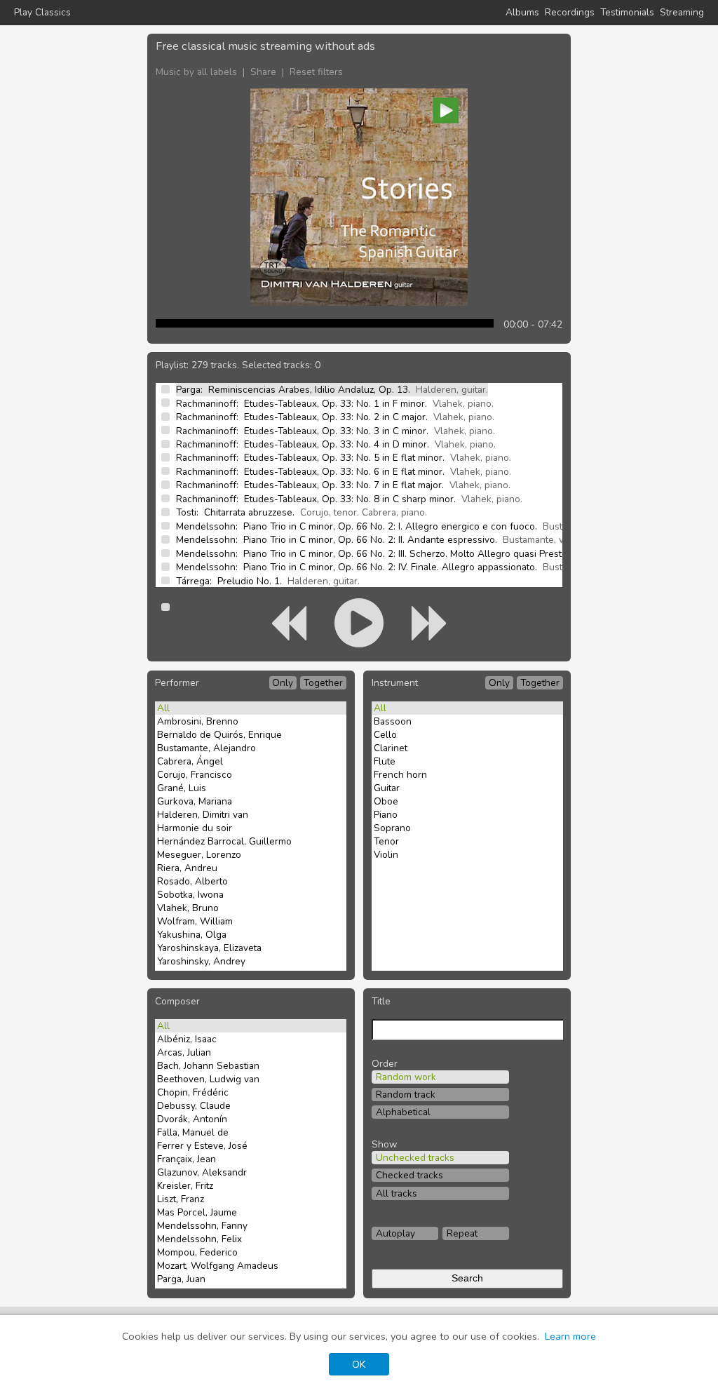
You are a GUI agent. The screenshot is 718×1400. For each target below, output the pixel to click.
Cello (385, 734)
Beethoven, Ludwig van (208, 1079)
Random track (405, 1094)
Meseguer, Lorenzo (199, 854)
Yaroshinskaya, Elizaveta (209, 948)
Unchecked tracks (415, 1157)
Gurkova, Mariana (194, 801)
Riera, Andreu (187, 868)
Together (323, 682)
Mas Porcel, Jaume (197, 1212)
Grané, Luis (181, 788)
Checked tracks (409, 1175)
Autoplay (395, 1233)
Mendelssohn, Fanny (202, 1225)
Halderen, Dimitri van (202, 814)
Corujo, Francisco (194, 774)
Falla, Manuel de (193, 1132)
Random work (406, 1077)
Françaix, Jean (186, 1159)
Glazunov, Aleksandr (202, 1172)
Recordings (570, 12)
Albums (522, 12)
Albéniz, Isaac (187, 1039)
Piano (386, 814)
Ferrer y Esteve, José (202, 1145)
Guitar (387, 788)
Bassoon (393, 721)
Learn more (570, 1336)
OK (359, 1364)
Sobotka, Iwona (190, 894)
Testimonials (627, 12)
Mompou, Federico (197, 1252)
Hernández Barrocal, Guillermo (224, 841)
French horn (400, 774)
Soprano (392, 828)
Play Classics (42, 12)
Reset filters (316, 72)
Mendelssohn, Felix (199, 1239)
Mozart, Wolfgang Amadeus (217, 1265)
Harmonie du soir (194, 828)
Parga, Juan (181, 1279)
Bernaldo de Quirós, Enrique (219, 734)
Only (282, 682)
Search (467, 1278)
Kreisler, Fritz (185, 1185)
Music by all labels (196, 72)
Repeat (462, 1233)
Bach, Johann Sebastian (208, 1065)
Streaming (682, 12)
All (163, 708)
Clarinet (390, 748)
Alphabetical (403, 1112)
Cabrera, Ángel (190, 761)
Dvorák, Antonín (192, 1119)
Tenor (386, 841)
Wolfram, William (195, 921)
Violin (386, 854)
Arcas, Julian (184, 1052)
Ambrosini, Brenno (197, 721)
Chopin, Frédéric (193, 1092)
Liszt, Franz (180, 1199)
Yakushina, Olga (191, 934)
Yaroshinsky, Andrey (201, 961)
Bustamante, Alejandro (206, 748)
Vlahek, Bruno (188, 908)
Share (263, 72)
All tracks (396, 1193)
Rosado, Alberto (192, 881)
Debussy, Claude (194, 1105)
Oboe (386, 801)
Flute (384, 761)
